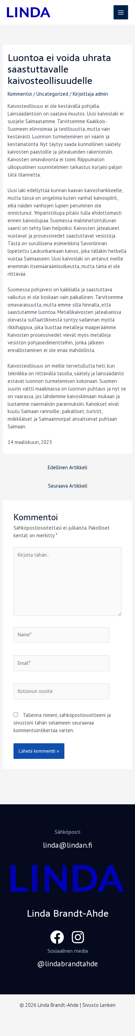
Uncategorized (52, 94)
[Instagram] (78, 937)
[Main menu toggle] (121, 12)
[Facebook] (57, 937)
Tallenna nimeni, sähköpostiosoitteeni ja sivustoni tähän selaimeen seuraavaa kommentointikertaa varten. (62, 723)
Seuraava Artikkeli (67, 485)
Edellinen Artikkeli (67, 467)
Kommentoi (20, 94)
